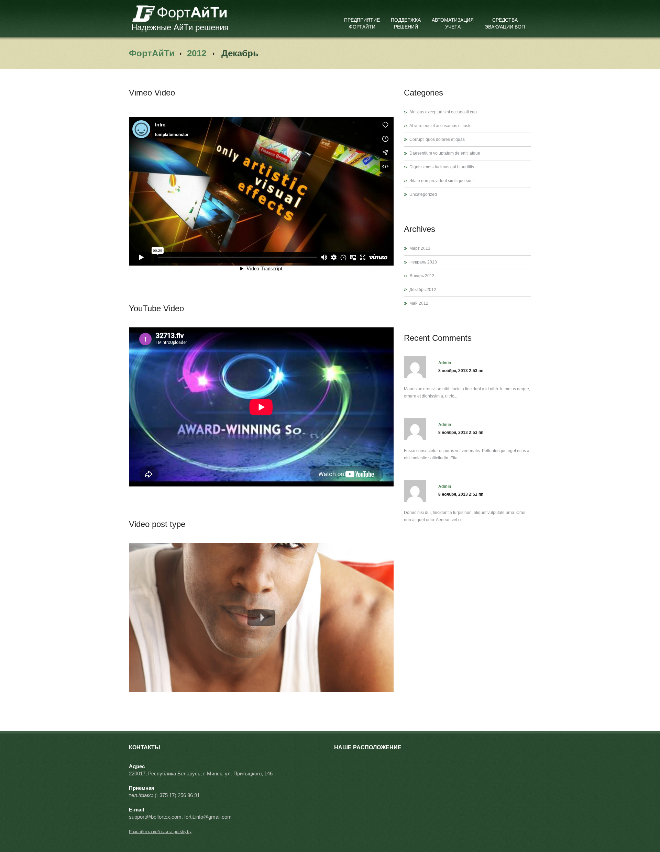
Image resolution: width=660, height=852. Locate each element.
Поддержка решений (406, 23)
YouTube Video (156, 308)
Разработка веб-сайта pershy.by (160, 831)
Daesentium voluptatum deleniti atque (444, 153)
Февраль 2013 (423, 262)
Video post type (157, 524)
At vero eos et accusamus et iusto (440, 125)
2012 (196, 53)
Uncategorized (423, 194)
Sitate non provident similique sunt (441, 180)
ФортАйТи (152, 53)
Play (261, 617)
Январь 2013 (421, 275)
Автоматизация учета (453, 23)
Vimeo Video (152, 92)
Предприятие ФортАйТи (362, 23)
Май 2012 (418, 303)
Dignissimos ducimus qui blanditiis (441, 167)
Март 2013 (419, 248)
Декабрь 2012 (422, 289)
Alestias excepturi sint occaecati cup (443, 112)
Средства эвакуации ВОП (505, 23)
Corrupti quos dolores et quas (437, 139)
